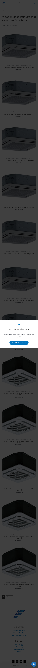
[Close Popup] (37, 321)
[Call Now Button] (33, 664)
